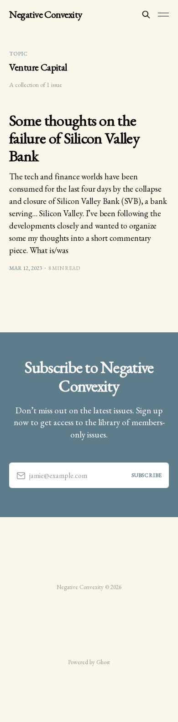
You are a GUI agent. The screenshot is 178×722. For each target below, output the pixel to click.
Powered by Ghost (89, 662)
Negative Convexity (45, 15)
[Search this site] (146, 14)
